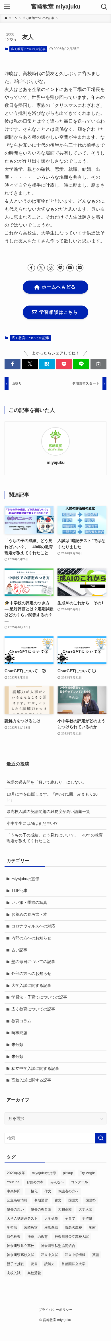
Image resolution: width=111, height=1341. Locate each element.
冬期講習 (41, 1200)
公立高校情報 (17, 1200)
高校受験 (34, 1273)
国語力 (73, 1200)
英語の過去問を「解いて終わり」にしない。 (46, 782)
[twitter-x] (41, 267)
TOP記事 (19, 890)
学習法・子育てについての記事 (39, 997)
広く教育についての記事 (28, 49)
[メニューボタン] (7, 7)
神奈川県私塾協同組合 (58, 1246)
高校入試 (13, 1273)
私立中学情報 (75, 1255)
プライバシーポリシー (55, 1309)
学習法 (12, 1228)
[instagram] (50, 267)
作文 (47, 1191)
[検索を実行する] (100, 1138)
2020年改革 (16, 1173)
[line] (60, 267)
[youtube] (70, 267)
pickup (68, 1173)
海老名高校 (73, 1228)
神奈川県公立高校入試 (72, 1237)
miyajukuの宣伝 (25, 879)
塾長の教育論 (41, 1209)
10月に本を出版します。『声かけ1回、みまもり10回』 (52, 797)
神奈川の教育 (37, 1237)
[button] (12, 364)
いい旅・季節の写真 (29, 902)
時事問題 (19, 1033)
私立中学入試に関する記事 (35, 1068)
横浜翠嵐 (51, 1228)
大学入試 (85, 1209)
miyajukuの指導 (44, 1173)
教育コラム (21, 1021)
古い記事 (19, 950)
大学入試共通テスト (22, 1218)
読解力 (49, 1264)
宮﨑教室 (31, 1228)
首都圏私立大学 (73, 1264)
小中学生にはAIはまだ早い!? (32, 823)
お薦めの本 (35, 1182)
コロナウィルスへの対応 (33, 926)
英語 (95, 1255)
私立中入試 (49, 1255)
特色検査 (13, 1237)
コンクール (79, 1182)
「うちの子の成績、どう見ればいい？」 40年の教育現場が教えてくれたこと (55, 838)
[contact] (79, 267)
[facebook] (31, 267)
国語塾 (90, 1200)
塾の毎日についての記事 (33, 961)
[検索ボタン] (104, 7)
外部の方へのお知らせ (31, 973)
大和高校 (65, 1209)
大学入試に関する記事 (31, 985)
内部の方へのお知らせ (31, 938)
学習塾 (87, 1218)
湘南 (92, 1228)
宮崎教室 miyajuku (55, 7)
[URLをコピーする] (98, 364)
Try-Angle (87, 1173)
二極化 (32, 1191)
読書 (34, 1264)
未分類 (17, 1044)
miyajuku (56, 462)
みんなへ (57, 1182)
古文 (58, 1200)
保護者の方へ (68, 1191)
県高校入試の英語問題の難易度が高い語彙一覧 (48, 811)
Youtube (13, 1182)
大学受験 (51, 1218)
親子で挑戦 (15, 1264)
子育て (70, 1218)
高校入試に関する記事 (31, 1080)
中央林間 (13, 1191)
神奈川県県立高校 (20, 1246)
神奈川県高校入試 (20, 1255)
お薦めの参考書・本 (29, 914)
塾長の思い (15, 1209)
